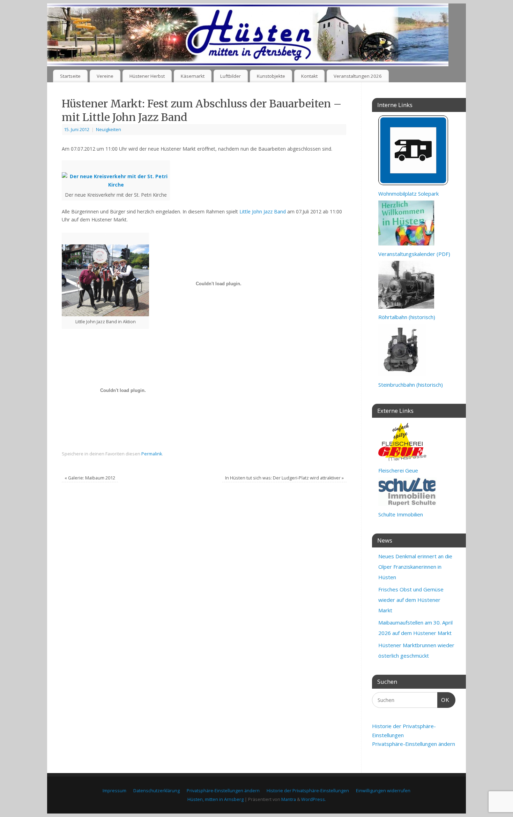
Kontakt (309, 76)
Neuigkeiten (108, 130)
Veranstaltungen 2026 (358, 76)
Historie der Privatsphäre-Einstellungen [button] (308, 791)
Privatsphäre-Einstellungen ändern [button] (413, 743)
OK (443, 700)
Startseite (70, 76)
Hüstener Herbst (147, 76)
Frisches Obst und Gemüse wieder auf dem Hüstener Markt (411, 600)
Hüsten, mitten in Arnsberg (215, 799)
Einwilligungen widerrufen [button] (383, 791)
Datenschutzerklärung (156, 791)
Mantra (288, 799)
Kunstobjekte (271, 76)
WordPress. (313, 799)
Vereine (105, 76)
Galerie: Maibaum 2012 (90, 478)
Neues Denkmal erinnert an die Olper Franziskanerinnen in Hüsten (415, 567)
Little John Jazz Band (262, 211)
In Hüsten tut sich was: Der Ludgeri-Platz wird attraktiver (284, 478)
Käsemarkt (193, 76)
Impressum (114, 791)
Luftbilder (230, 76)
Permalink (151, 454)
